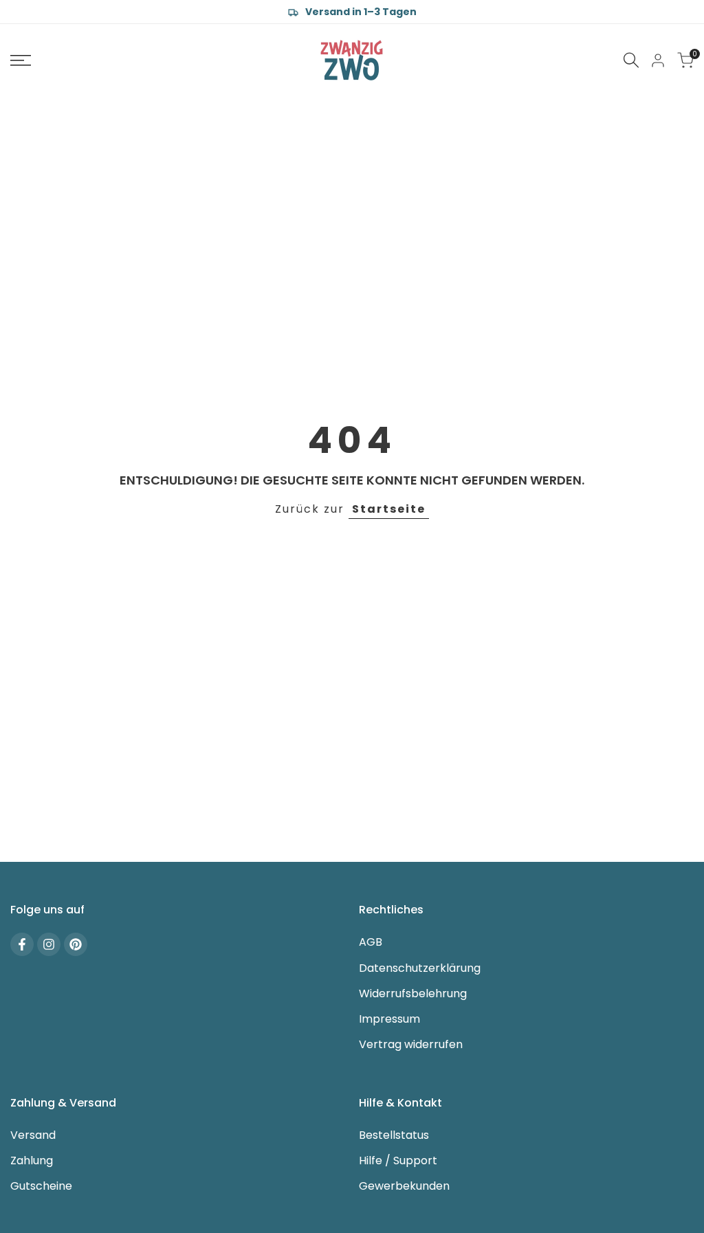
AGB (370, 942)
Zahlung (31, 1160)
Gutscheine (41, 1186)
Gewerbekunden (404, 1186)
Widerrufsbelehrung (413, 993)
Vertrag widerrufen (411, 1044)
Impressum (389, 1019)
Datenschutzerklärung (420, 968)
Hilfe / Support (398, 1160)
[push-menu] (20, 60)
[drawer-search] (631, 60)
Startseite (389, 509)
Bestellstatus (394, 1135)
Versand (33, 1135)
